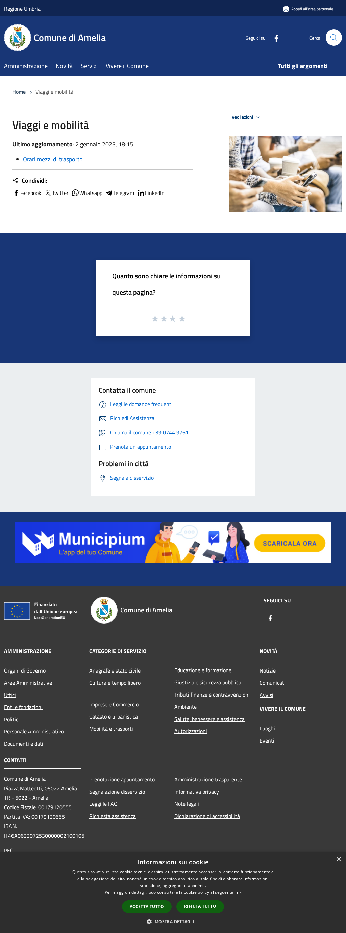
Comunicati (273, 683)
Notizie (268, 670)
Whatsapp (90, 193)
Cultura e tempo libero (115, 683)
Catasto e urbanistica (113, 716)
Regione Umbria (22, 9)
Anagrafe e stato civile (115, 670)
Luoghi (267, 728)
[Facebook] (273, 37)
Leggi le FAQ (103, 804)
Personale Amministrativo (34, 731)
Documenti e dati (23, 743)
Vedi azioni (243, 117)
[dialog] (173, 892)
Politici (12, 719)
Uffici (10, 695)
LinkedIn (155, 193)
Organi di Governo (25, 670)
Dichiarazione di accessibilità (207, 816)
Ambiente (185, 707)
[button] (173, 921)
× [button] (338, 859)
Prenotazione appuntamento (122, 779)
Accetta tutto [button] (147, 906)
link (237, 892)
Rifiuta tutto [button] (200, 906)
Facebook (30, 193)
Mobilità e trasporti (111, 729)
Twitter (60, 193)
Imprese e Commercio (114, 704)
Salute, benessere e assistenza (209, 719)
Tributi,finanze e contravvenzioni (212, 694)
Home (19, 92)
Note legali (186, 804)
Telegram (123, 193)
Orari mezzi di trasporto (53, 159)
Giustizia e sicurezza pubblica (207, 682)
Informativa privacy (196, 792)
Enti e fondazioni (23, 707)
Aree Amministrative (28, 683)
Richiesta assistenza (112, 816)
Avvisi (266, 695)
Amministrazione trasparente (208, 779)
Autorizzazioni (190, 731)
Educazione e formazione (202, 670)
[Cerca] (334, 37)
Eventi (267, 740)
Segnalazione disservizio (117, 792)
